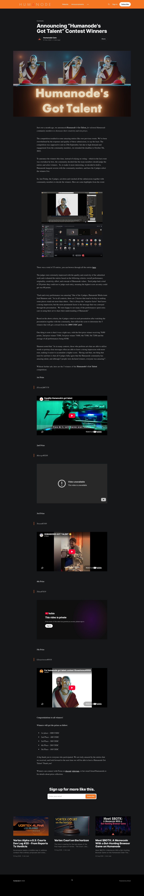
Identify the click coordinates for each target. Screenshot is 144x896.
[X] (72, 880)
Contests (40, 21)
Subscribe (125, 4)
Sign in (114, 4)
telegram (75, 771)
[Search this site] (108, 4)
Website (65, 4)
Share (104, 39)
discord (68, 771)
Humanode (16, 881)
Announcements (77, 4)
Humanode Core (50, 38)
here (94, 267)
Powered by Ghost (125, 881)
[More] (87, 4)
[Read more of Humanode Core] (39, 39)
